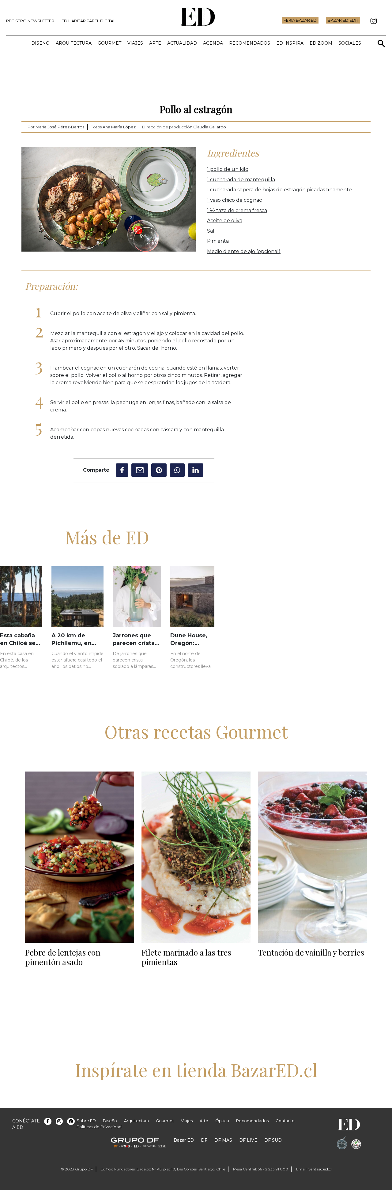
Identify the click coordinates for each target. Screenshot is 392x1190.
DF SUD (273, 1140)
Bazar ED (184, 1140)
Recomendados (249, 43)
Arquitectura (74, 43)
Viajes (135, 43)
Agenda (213, 43)
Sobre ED (86, 1120)
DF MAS (223, 1140)
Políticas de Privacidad (99, 1126)
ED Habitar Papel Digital (88, 20)
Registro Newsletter (30, 20)
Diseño (40, 43)
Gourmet (109, 43)
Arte (155, 43)
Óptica (222, 1120)
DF (204, 1140)
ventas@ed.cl (320, 1169)
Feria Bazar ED (300, 20)
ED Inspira (289, 43)
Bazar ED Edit (343, 20)
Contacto (285, 1120)
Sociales (349, 43)
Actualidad (182, 43)
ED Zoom (321, 43)
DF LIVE (248, 1140)
